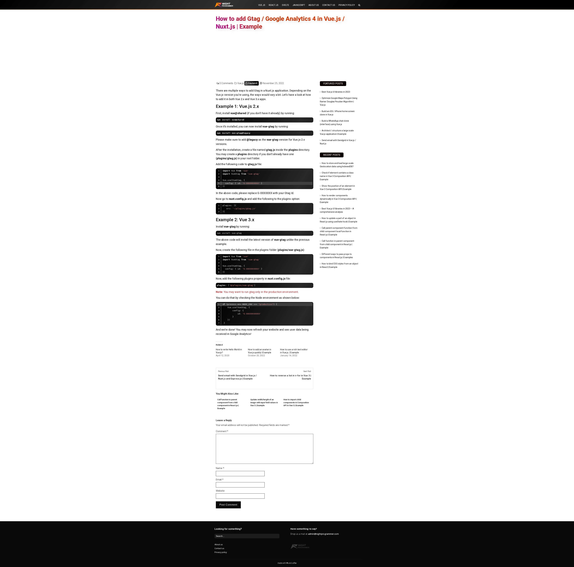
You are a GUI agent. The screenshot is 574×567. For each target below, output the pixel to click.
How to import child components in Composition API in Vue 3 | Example (296, 402)
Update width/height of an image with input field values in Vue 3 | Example (264, 402)
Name (220, 468)
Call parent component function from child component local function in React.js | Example (338, 231)
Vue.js (240, 83)
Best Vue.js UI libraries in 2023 (336, 92)
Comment (222, 431)
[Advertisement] (287, 56)
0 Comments (226, 83)
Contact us (219, 548)
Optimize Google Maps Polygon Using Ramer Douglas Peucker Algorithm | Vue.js (338, 101)
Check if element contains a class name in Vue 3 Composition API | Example (337, 176)
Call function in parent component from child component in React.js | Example (337, 244)
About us (219, 544)
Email (219, 479)
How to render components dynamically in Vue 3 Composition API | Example (338, 198)
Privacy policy (221, 552)
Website (220, 490)
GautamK (253, 83)
